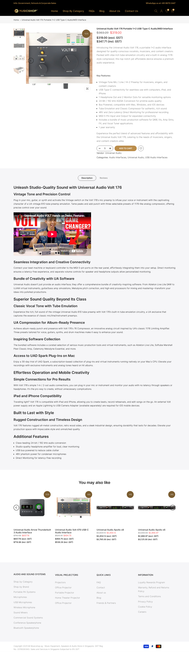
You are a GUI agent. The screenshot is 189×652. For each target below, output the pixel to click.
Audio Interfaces (117, 157)
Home (54, 11)
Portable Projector (64, 592)
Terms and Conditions (149, 596)
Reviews (104, 178)
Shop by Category (23, 581)
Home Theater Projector (67, 597)
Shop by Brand (21, 586)
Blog (101, 11)
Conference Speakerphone (27, 622)
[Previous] (31, 60)
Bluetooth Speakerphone (26, 627)
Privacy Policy (145, 601)
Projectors (60, 582)
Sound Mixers (21, 612)
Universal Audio (113, 153)
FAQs (91, 11)
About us (101, 592)
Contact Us (131, 11)
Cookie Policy (145, 606)
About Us (114, 11)
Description (87, 178)
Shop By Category (73, 11)
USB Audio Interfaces (156, 157)
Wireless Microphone (24, 607)
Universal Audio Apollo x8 (110, 529)
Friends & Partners (106, 603)
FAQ (99, 582)
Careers (142, 611)
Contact (101, 587)
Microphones (20, 597)
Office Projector (63, 587)
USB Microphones (23, 602)
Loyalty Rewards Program (151, 582)
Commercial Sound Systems (28, 617)
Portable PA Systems (24, 592)
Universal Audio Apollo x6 (151, 529)
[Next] (87, 60)
